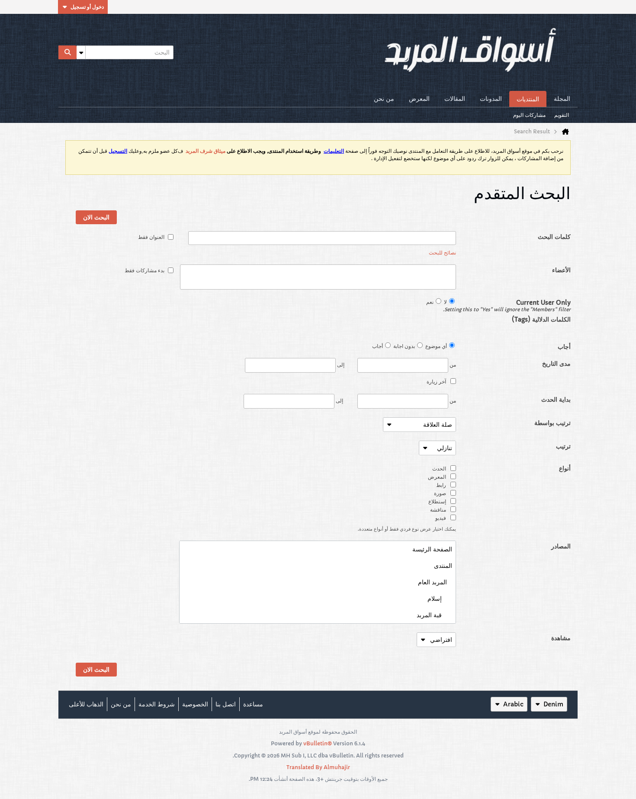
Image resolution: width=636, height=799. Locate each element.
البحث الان (96, 217)
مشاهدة (561, 638)
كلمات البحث (554, 237)
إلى (340, 364)
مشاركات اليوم (529, 115)
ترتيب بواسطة (552, 423)
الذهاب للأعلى (86, 704)
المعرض (419, 99)
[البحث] (67, 52)
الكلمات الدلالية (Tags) (541, 319)
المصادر (561, 546)
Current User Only (513, 306)
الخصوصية (195, 704)
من (452, 364)
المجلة (562, 99)
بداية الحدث (556, 399)
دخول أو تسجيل (87, 6)
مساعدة (253, 704)
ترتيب (563, 446)
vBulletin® (317, 743)
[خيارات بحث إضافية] (81, 52)
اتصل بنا (225, 704)
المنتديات (528, 99)
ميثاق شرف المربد (205, 151)
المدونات (491, 99)
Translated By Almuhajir (318, 767)
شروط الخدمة (156, 704)
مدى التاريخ (556, 363)
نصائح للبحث (442, 252)
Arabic (513, 704)
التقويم (561, 115)
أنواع (565, 468)
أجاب (564, 347)
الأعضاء (561, 270)
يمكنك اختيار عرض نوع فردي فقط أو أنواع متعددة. (407, 529)
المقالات (454, 99)
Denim (553, 704)
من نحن (384, 99)
